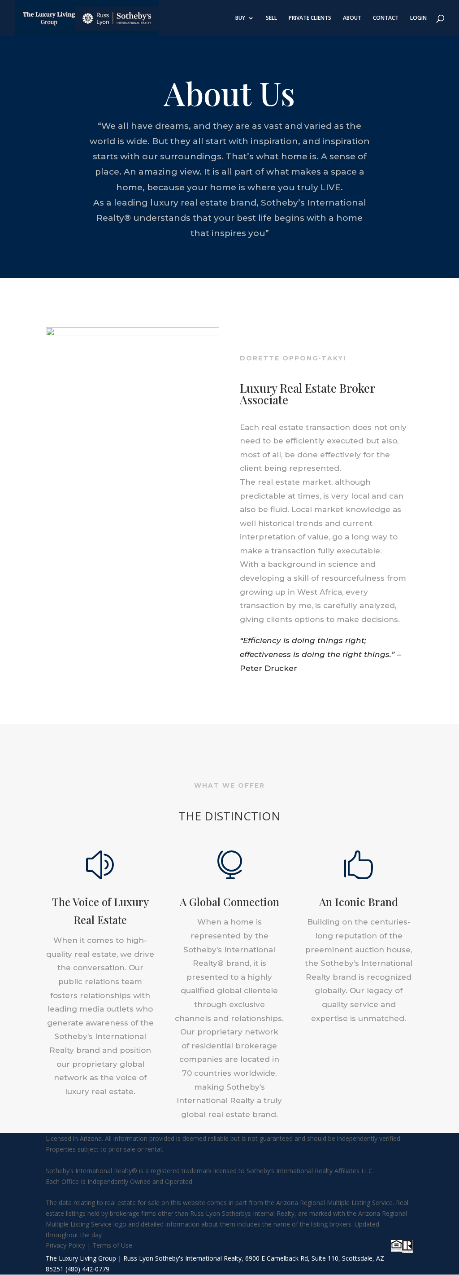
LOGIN (418, 18)
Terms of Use (112, 1245)
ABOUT (352, 18)
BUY (240, 18)
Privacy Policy (65, 1245)
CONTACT (385, 18)
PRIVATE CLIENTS (310, 18)
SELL (271, 18)
